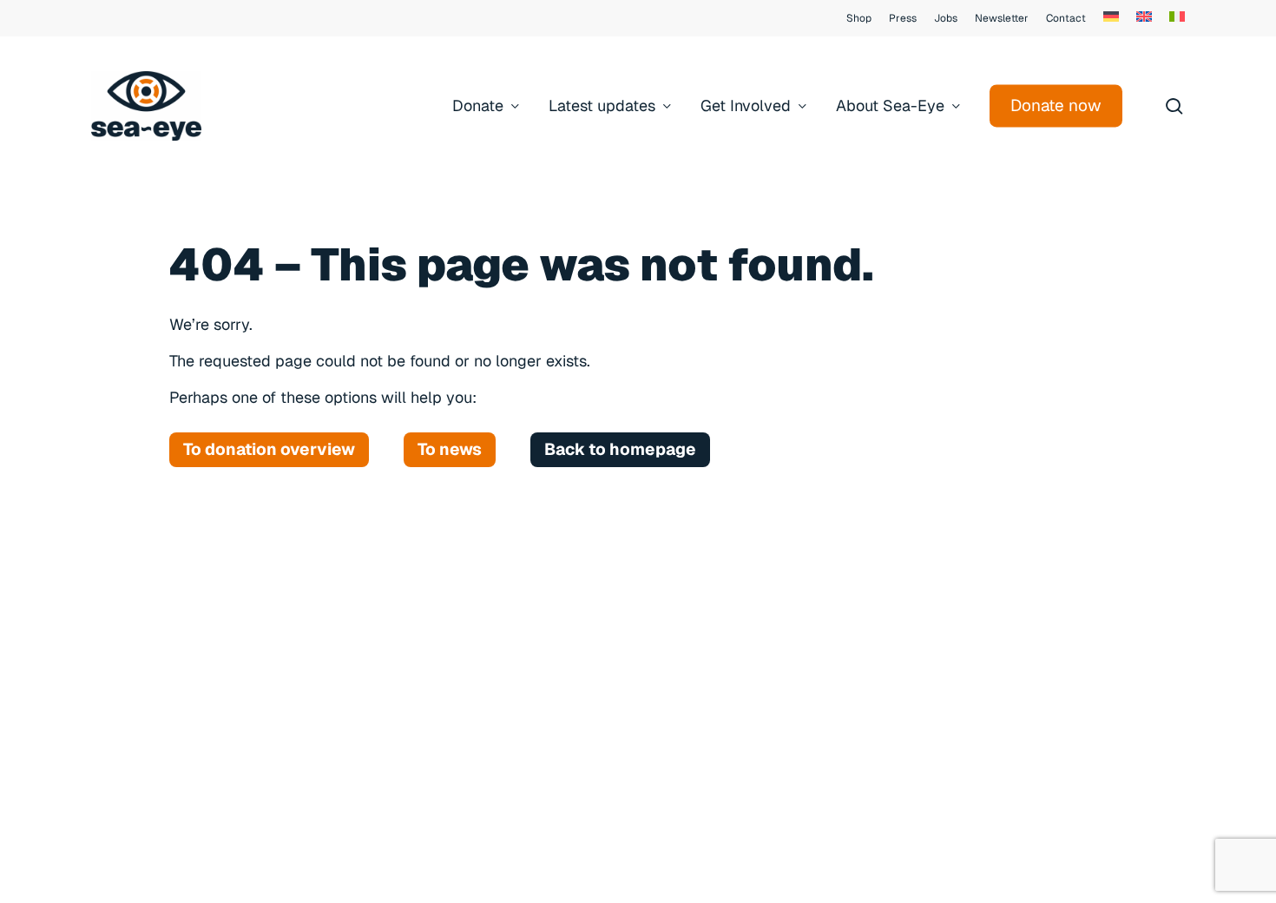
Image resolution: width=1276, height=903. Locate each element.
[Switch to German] (1111, 18)
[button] (269, 449)
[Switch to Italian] (1177, 18)
